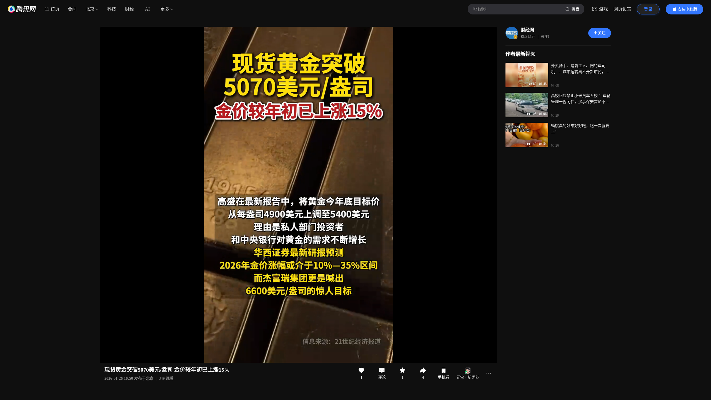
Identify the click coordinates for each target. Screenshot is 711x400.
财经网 (527, 30)
